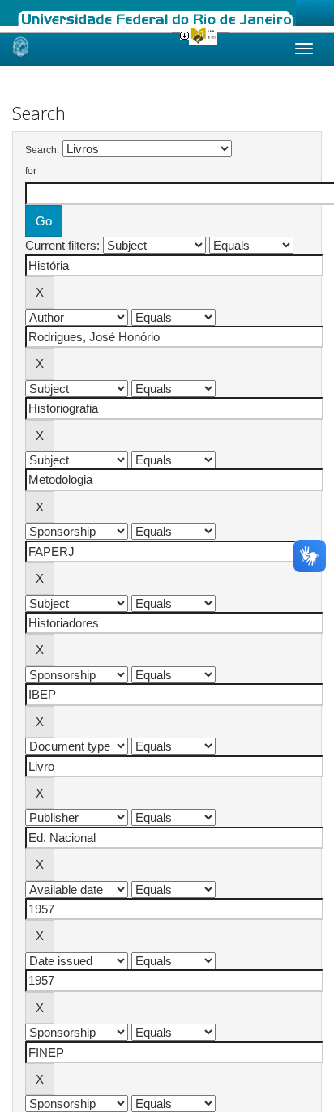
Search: (42, 150)
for (30, 171)
